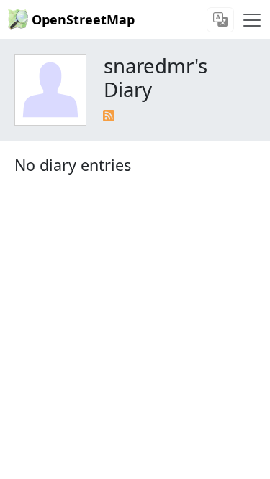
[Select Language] (220, 19)
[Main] (252, 20)
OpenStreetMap (83, 19)
